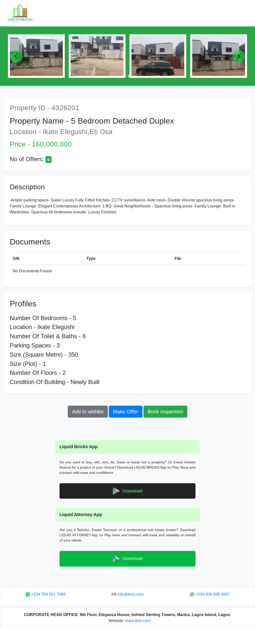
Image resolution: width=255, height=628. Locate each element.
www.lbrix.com (138, 621)
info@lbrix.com (130, 594)
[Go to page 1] (125, 76)
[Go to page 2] (129, 76)
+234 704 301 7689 (47, 594)
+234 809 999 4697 (212, 594)
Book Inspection (165, 411)
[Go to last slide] (16, 56)
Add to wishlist (88, 411)
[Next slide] (239, 56)
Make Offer (125, 411)
